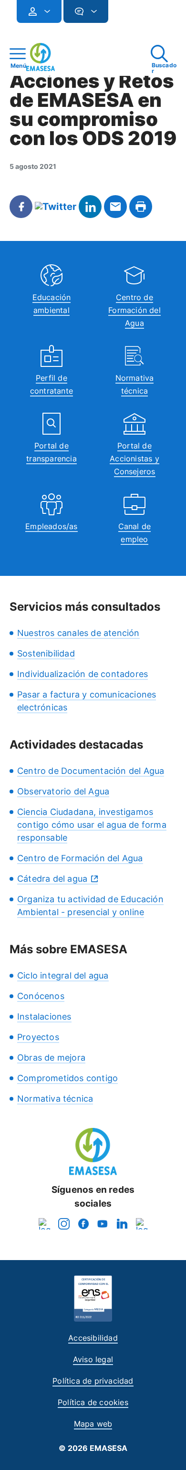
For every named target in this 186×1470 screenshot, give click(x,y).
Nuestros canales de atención (78, 633)
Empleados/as (51, 526)
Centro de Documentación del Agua (90, 771)
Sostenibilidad (46, 653)
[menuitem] (39, 11)
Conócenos (40, 996)
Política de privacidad (92, 1381)
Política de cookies (93, 1402)
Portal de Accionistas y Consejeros (134, 458)
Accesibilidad (93, 1338)
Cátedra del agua (52, 879)
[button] (127, 15)
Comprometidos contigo (67, 1078)
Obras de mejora (51, 1058)
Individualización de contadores (82, 674)
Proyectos (38, 1037)
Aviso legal (93, 1359)
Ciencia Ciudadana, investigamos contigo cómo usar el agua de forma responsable (91, 825)
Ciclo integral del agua (63, 975)
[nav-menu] (43, 11)
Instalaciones (44, 1016)
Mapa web (93, 1423)
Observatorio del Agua (63, 791)
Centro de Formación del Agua (134, 310)
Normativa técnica (55, 1099)
